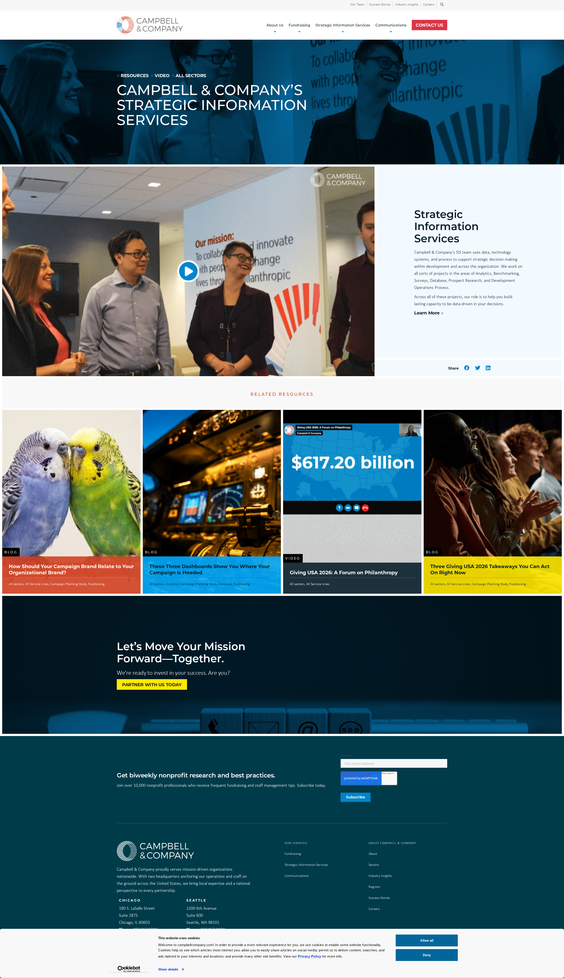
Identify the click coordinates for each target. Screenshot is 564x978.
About (373, 854)
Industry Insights (406, 4)
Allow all (426, 940)
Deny (427, 955)
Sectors (374, 865)
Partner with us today (152, 684)
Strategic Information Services (306, 865)
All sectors (191, 75)
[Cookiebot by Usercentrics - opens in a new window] (129, 969)
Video (162, 75)
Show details (168, 969)
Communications (297, 876)
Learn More (427, 313)
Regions (374, 887)
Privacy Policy (309, 956)
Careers (428, 4)
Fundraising (293, 854)
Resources (134, 75)
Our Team (358, 4)
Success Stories (380, 4)
